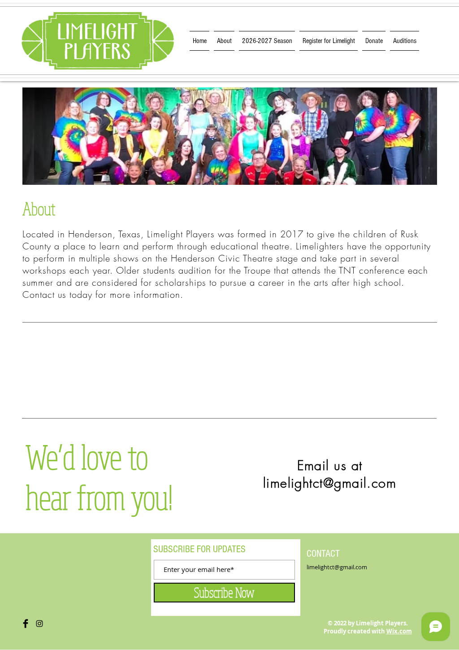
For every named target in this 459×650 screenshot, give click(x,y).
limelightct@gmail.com (329, 483)
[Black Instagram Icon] (39, 623)
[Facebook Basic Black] (25, 623)
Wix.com (399, 631)
